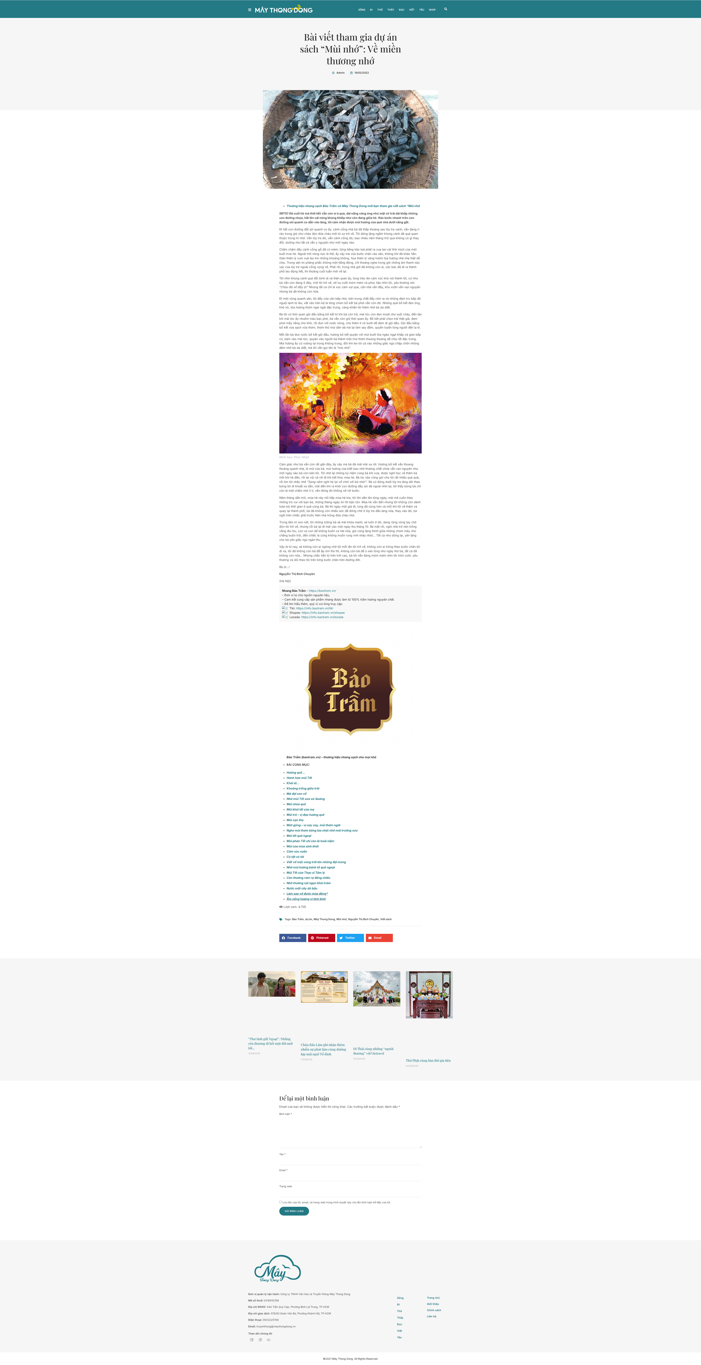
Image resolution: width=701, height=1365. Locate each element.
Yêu (421, 9)
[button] (445, 9)
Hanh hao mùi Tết (299, 778)
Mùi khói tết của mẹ (300, 809)
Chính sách (434, 1310)
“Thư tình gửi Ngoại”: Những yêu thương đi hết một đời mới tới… (270, 1043)
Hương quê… (296, 772)
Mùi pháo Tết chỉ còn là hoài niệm (310, 841)
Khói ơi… (293, 783)
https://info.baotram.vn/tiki (314, 608)
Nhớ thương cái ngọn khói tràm (309, 883)
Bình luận (285, 1113)
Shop (432, 9)
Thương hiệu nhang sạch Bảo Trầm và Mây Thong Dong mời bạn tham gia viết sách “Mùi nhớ (353, 206)
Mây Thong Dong (324, 919)
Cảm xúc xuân (297, 851)
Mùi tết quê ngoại (299, 836)
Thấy (390, 9)
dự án (308, 919)
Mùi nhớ (341, 919)
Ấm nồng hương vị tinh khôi (306, 899)
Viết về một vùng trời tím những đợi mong (316, 862)
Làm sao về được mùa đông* (307, 893)
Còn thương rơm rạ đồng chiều (308, 878)
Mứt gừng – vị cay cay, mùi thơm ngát (313, 825)
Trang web (285, 1186)
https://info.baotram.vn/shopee (323, 612)
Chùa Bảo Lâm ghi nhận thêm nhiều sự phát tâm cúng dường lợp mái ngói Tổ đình (323, 1049)
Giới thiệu (433, 1303)
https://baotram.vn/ (322, 591)
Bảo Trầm (298, 919)
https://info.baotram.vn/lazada (322, 617)
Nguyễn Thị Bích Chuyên (363, 919)
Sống (361, 9)
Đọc (401, 9)
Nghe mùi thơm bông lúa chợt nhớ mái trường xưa (322, 830)
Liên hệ (431, 1316)
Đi (371, 9)
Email (283, 1170)
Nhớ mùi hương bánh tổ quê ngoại (311, 867)
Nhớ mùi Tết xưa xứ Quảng (306, 799)
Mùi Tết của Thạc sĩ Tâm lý (306, 872)
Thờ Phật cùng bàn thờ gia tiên (428, 1060)
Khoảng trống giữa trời (303, 788)
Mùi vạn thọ (295, 820)
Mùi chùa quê (296, 804)
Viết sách (386, 919)
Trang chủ (433, 1297)
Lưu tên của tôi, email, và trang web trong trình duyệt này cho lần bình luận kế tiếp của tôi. (337, 1202)
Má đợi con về (297, 794)
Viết (412, 9)
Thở (380, 9)
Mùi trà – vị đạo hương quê (305, 815)
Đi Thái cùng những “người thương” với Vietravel (373, 1051)
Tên (282, 1154)
